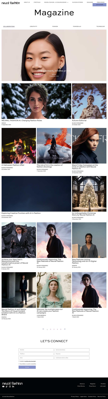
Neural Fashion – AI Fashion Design (55, 2)
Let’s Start (99, 4)
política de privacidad (30, 361)
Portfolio (37, 2)
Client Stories (81, 386)
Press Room (100, 2)
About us (27, 2)
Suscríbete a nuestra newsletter (28, 364)
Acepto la (28, 361)
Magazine (90, 2)
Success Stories (77, 2)
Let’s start (103, 386)
